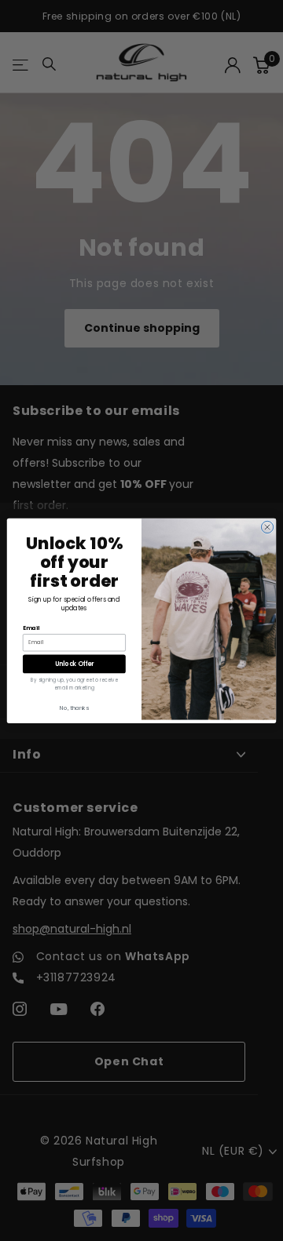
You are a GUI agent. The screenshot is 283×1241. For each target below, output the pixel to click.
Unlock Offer (74, 663)
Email (31, 627)
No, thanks (74, 707)
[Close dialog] (267, 527)
